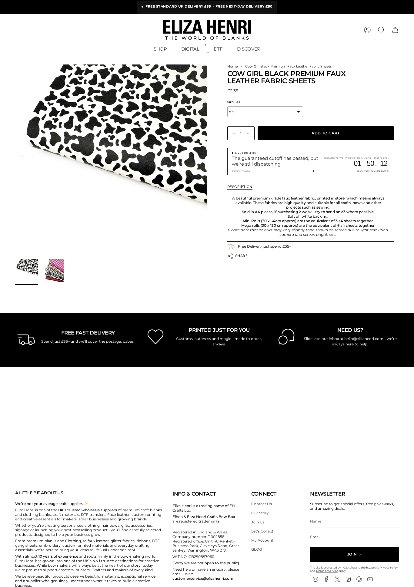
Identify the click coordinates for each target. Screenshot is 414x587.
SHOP (160, 49)
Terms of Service (327, 570)
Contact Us (261, 504)
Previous (15, 160)
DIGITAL (190, 49)
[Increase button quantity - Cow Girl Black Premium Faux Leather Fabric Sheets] (249, 133)
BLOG (256, 549)
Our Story (260, 513)
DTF (218, 49)
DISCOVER (248, 49)
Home (232, 66)
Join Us (258, 522)
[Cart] (395, 30)
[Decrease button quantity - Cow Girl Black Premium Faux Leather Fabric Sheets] (232, 133)
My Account (262, 540)
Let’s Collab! (262, 531)
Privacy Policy (389, 567)
